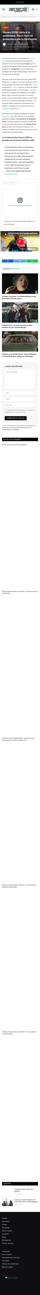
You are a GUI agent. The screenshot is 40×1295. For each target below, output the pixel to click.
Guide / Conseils (7, 1231)
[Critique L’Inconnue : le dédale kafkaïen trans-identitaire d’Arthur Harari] (20, 283)
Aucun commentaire (10, 47)
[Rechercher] (33, 9)
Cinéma (5, 27)
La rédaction (6, 1251)
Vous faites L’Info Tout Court (11, 1257)
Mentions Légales (7, 1267)
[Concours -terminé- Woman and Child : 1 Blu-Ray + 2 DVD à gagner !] (7, 1202)
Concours (7, 1183)
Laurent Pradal (11, 44)
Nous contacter (7, 1254)
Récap (4, 1237)
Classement (5, 1221)
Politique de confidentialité (10, 1264)
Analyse (4, 1218)
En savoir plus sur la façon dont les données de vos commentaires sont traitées (19, 427)
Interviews (5, 1234)
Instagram (5, 108)
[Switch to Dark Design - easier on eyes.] (36, 9)
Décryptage (5, 1227)
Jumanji (35, 85)
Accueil (4, 16)
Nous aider (20, 2)
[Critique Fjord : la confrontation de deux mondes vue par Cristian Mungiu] (20, 312)
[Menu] (3, 9)
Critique (4, 1224)
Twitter (15, 87)
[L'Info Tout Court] (19, 9)
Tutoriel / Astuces (7, 1243)
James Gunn (6, 116)
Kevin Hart (25, 228)
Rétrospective (6, 1240)
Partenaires (5, 1261)
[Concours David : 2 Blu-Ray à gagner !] (7, 1191)
